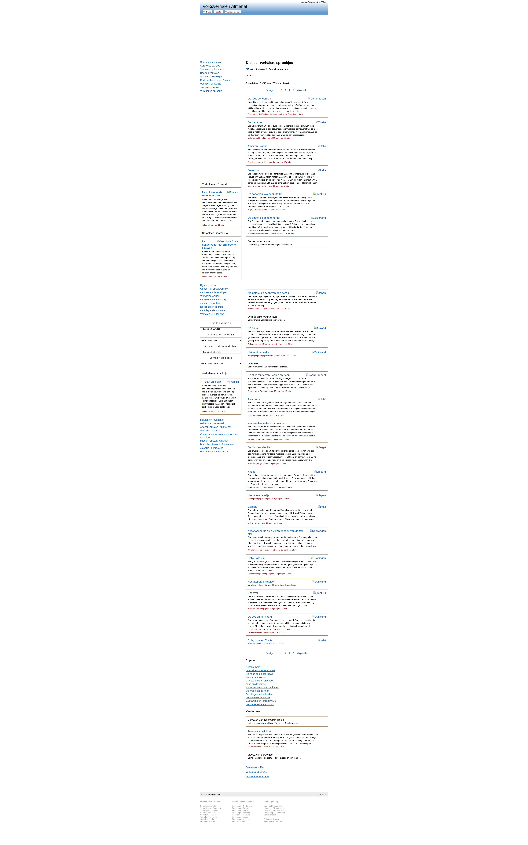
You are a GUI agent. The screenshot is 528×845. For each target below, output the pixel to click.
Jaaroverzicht (270, 815)
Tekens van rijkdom (283, 739)
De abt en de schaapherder (282, 225)
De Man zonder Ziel (282, 455)
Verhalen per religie (208, 817)
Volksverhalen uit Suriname (261, 701)
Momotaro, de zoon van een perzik (282, 300)
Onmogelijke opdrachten (266, 318)
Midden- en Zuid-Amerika (214, 440)
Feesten (218, 12)
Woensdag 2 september (274, 812)
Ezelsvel (282, 600)
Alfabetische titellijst (211, 76)
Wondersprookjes (209, 296)
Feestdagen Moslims (241, 812)
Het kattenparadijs (269, 497)
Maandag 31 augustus (274, 808)
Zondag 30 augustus (273, 806)
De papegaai (283, 130)
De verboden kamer (270, 243)
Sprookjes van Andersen (210, 808)
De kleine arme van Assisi (260, 704)
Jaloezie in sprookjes (211, 448)
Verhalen (207, 12)
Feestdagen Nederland (242, 806)
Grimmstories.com (272, 819)
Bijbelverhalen (208, 285)
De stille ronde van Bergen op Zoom (282, 383)
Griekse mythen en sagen (214, 299)
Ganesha (282, 178)
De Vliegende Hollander (213, 310)
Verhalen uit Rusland (214, 184)
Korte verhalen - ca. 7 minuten (216, 80)
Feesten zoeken (239, 821)
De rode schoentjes (282, 106)
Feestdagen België (240, 808)
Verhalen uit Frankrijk (214, 373)
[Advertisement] (264, 37)
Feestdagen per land (241, 810)
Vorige (269, 90)
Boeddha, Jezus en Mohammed (217, 444)
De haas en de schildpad (213, 292)
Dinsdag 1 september (273, 810)
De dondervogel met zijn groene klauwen (219, 259)
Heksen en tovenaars (212, 419)
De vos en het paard (281, 624)
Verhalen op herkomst (212, 69)
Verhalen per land (208, 815)
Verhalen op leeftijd (210, 83)
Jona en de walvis (210, 303)
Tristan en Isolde (219, 396)
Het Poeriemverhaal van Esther (282, 431)
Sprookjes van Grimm (209, 810)
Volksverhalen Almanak (257, 776)
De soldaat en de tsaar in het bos (219, 208)
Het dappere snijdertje (272, 583)
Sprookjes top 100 (210, 65)
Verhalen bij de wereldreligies (221, 346)
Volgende (302, 90)
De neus (282, 336)
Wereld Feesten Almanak (243, 801)
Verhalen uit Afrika (210, 430)
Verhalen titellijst (207, 819)
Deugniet (268, 365)
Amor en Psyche (282, 154)
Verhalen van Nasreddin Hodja (273, 721)
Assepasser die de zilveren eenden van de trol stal (282, 540)
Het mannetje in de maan (214, 451)
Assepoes (282, 407)
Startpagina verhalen (211, 62)
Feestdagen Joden (240, 817)
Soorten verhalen (209, 73)
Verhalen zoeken (209, 87)
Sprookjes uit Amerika (215, 233)
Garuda (282, 514)
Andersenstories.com (273, 821)
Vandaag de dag (232, 12)
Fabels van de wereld (212, 423)
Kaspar (282, 479)
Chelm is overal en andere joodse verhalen (218, 436)
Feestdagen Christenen (242, 815)
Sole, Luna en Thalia (267, 642)
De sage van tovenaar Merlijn (281, 202)
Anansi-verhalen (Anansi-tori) (216, 427)
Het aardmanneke (272, 354)
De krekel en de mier (211, 306)
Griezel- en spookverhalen (214, 288)
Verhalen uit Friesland (212, 314)
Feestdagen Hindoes (241, 819)
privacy (323, 794)
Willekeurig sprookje (211, 91)
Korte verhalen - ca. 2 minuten (262, 687)
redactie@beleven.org (210, 794)
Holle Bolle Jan (282, 566)
